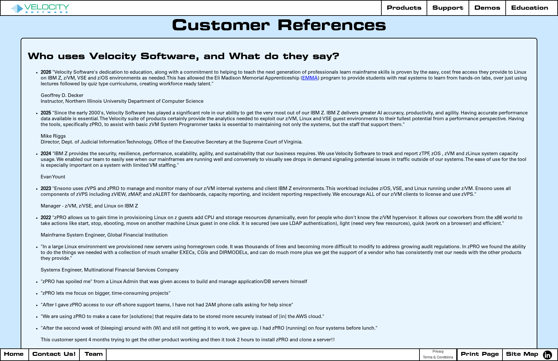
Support (447, 8)
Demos (487, 8)
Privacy (438, 352)
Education (529, 8)
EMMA (310, 78)
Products (404, 8)
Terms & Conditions (438, 357)
